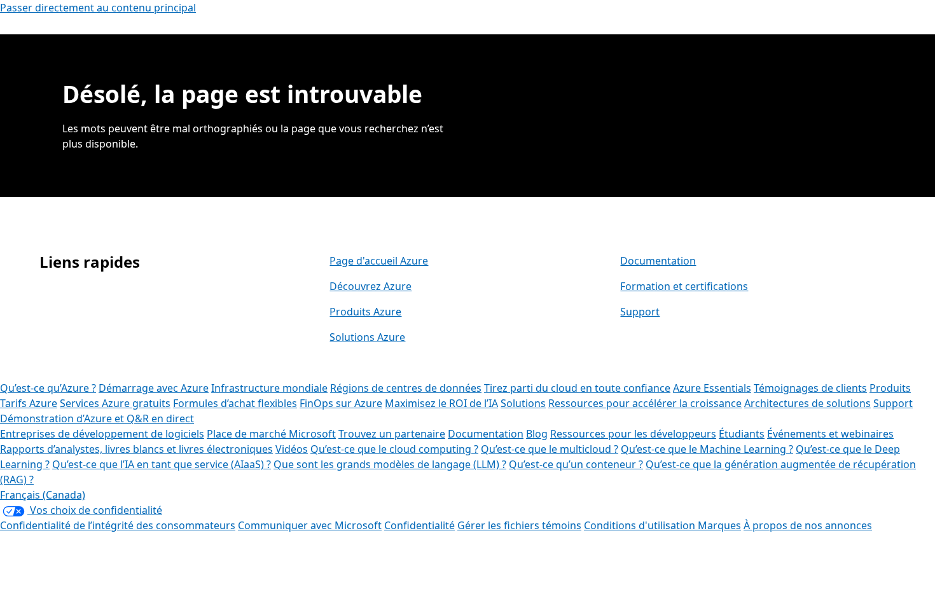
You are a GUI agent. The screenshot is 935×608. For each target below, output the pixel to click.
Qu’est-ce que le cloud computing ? (394, 449)
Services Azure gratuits (115, 403)
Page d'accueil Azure (378, 261)
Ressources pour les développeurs (633, 434)
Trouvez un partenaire (391, 434)
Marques (719, 525)
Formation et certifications (684, 286)
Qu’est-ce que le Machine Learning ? (707, 449)
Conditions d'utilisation (641, 525)
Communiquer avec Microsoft (310, 525)
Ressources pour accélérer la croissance (645, 403)
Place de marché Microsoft (271, 434)
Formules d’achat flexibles (235, 403)
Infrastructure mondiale (269, 388)
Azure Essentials (712, 388)
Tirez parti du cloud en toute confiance (577, 388)
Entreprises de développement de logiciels (102, 434)
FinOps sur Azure (341, 403)
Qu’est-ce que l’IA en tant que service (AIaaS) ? (161, 464)
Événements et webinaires (830, 434)
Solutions (523, 403)
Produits (890, 388)
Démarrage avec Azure (154, 388)
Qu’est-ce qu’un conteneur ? (576, 464)
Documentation (658, 261)
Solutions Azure (367, 337)
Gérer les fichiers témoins (519, 525)
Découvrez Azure (370, 286)
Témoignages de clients (810, 388)
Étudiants (742, 434)
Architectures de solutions (807, 403)
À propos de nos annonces (808, 525)
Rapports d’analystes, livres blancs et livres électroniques (136, 449)
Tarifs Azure (28, 403)
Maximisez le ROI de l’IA (441, 403)
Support (640, 312)
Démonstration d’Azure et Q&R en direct (97, 418)
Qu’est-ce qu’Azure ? (48, 388)
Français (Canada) (42, 495)
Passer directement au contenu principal (98, 8)
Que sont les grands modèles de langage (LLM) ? (390, 464)
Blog (537, 434)
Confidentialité (419, 525)
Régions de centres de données (405, 388)
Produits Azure (365, 312)
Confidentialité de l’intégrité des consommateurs (117, 525)
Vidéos (291, 449)
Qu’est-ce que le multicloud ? (549, 449)
